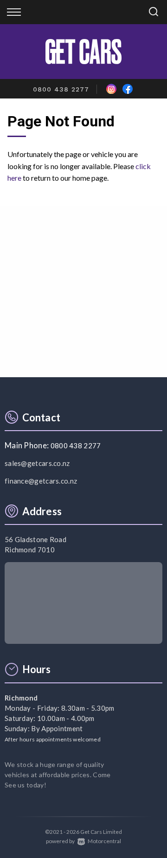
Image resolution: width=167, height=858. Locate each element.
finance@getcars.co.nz (41, 481)
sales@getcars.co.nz (37, 463)
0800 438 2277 (61, 89)
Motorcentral (104, 841)
